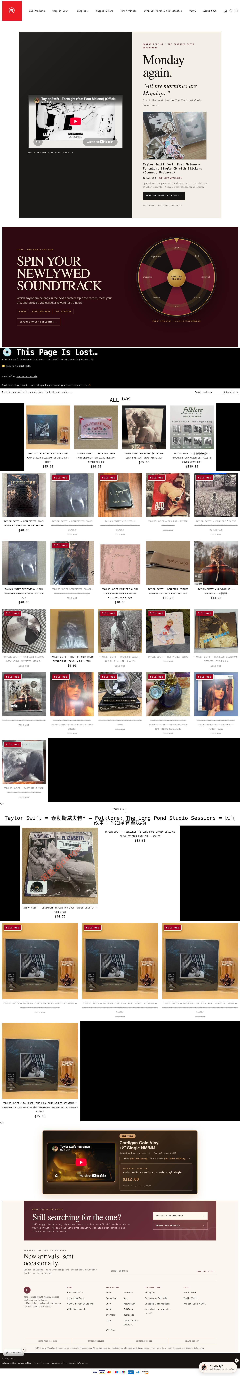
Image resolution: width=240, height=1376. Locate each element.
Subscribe (229, 392)
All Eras (110, 1330)
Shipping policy (59, 1363)
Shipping (150, 1292)
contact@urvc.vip (26, 376)
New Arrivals (75, 1292)
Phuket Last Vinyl (195, 1304)
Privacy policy (9, 1363)
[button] (231, 11)
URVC (12, 1358)
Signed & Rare (75, 1298)
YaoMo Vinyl (191, 1298)
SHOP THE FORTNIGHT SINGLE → (164, 196)
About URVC (190, 1292)
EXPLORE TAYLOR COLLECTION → (38, 322)
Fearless (128, 1293)
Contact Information (157, 1304)
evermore (110, 1315)
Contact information (78, 1363)
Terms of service (41, 1363)
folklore (128, 1309)
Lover (109, 1309)
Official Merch (76, 1309)
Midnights (129, 1315)
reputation (129, 1304)
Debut (109, 1293)
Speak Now (111, 1298)
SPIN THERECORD (176, 277)
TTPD (108, 1320)
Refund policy (24, 1363)
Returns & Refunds (156, 1298)
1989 (108, 1304)
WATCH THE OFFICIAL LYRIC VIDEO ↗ (50, 153)
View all (118, 809)
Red (125, 1298)
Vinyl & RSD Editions (80, 1304)
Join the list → (206, 1272)
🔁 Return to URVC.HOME (16, 366)
